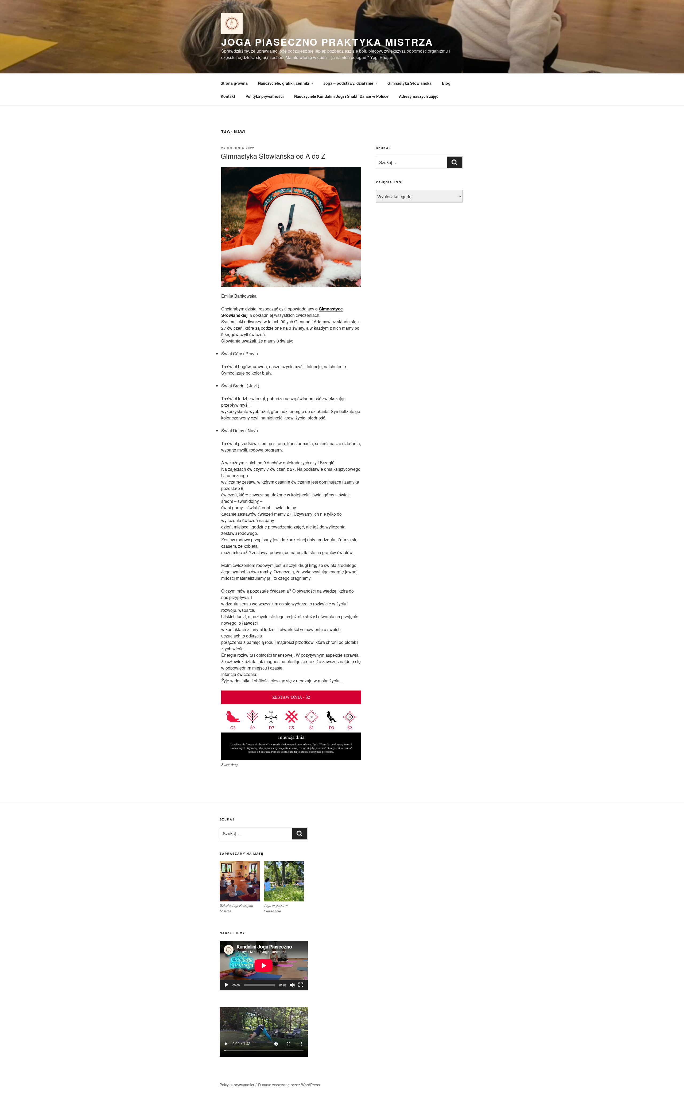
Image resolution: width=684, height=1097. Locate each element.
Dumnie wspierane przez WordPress (289, 1084)
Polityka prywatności (265, 96)
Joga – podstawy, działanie (348, 83)
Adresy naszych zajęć (418, 96)
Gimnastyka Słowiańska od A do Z (273, 156)
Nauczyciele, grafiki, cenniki (283, 83)
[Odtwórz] (226, 985)
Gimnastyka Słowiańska (409, 83)
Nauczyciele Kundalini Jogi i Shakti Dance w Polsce (341, 96)
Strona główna (234, 83)
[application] (264, 965)
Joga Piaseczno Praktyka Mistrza (327, 42)
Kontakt (228, 96)
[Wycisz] (292, 985)
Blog (446, 83)
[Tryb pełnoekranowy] (301, 985)
